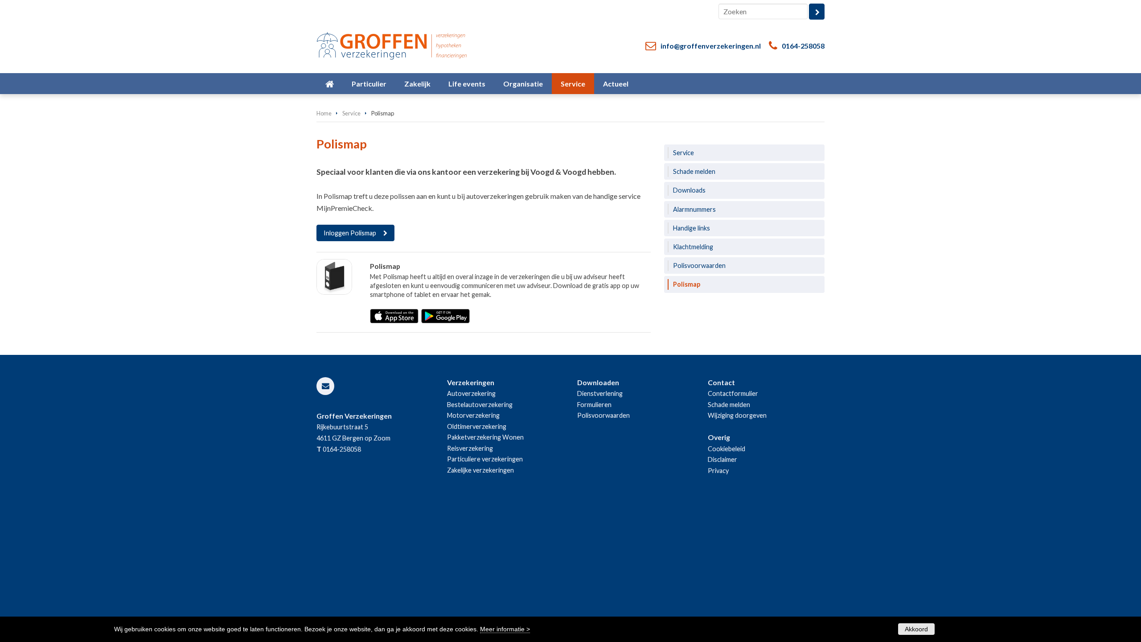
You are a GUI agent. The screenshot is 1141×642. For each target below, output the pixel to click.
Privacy (718, 470)
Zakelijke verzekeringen (480, 470)
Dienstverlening (600, 393)
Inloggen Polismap (350, 233)
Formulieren (594, 404)
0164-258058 (803, 45)
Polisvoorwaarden (603, 415)
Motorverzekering (473, 415)
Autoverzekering (471, 393)
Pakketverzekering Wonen (485, 437)
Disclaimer (722, 459)
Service (351, 113)
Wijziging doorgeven (737, 415)
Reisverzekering (470, 448)
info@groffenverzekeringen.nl (711, 45)
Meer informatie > (505, 629)
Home (324, 113)
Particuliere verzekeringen (485, 459)
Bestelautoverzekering (480, 404)
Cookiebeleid (726, 449)
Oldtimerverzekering (476, 426)
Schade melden (729, 404)
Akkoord (916, 629)
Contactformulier (733, 393)
